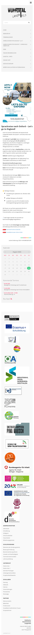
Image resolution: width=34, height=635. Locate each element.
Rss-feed (7, 299)
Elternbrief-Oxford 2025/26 (13, 229)
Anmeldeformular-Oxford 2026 (14, 232)
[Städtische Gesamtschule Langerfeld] (17, 13)
